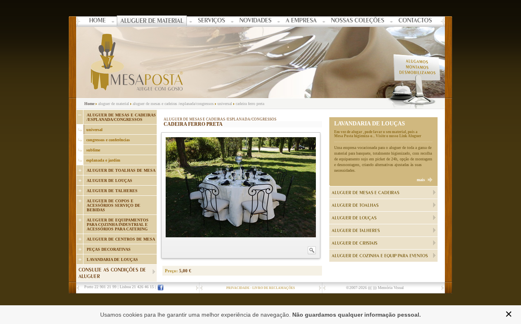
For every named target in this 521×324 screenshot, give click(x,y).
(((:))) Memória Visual (386, 287)
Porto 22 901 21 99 (100, 287)
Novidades (255, 21)
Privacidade (238, 288)
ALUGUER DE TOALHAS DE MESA (121, 170)
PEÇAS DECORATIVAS (109, 249)
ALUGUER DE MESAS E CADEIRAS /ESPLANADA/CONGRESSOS (121, 117)
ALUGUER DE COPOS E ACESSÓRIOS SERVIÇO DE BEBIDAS (113, 205)
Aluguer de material (151, 21)
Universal (94, 129)
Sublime (93, 150)
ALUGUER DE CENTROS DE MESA (121, 239)
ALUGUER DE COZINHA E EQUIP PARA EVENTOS (380, 256)
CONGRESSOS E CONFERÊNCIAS (108, 140)
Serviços (211, 21)
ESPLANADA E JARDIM (103, 160)
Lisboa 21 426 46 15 (137, 287)
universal (224, 103)
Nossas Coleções (357, 21)
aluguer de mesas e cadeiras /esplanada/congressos (173, 103)
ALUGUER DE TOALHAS (355, 205)
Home (97, 21)
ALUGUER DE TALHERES (112, 190)
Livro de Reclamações (273, 288)
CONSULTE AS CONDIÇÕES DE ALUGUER (112, 274)
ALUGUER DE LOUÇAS (109, 180)
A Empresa (301, 21)
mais (421, 179)
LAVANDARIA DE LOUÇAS (112, 259)
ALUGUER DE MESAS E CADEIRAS (365, 192)
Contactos (415, 21)
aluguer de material (113, 103)
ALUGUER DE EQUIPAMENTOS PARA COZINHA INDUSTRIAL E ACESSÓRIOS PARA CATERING (118, 224)
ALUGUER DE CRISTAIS (354, 243)
